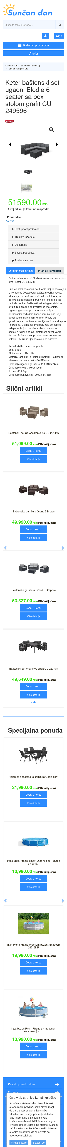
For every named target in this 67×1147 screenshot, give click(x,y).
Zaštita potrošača (24, 252)
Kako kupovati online (21, 1084)
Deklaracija (21, 244)
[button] (3, 546)
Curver (10, 220)
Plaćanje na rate (24, 260)
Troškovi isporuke (25, 237)
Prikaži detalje (19, 1142)
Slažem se (39, 1142)
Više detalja (33, 459)
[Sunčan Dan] (33, 8)
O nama (13, 1092)
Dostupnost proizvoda (27, 229)
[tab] (33, 229)
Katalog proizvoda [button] (36, 45)
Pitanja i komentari (49, 270)
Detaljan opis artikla (20, 270)
